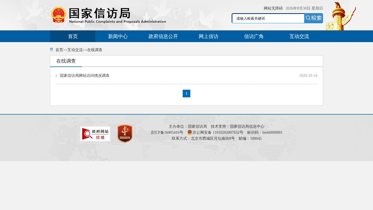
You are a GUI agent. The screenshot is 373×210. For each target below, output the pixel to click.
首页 (73, 36)
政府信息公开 (163, 36)
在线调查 (94, 50)
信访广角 (254, 36)
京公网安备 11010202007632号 (218, 132)
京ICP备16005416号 (166, 132)
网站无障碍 (273, 8)
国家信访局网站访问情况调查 (84, 76)
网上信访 (208, 36)
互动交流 (299, 36)
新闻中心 (118, 36)
